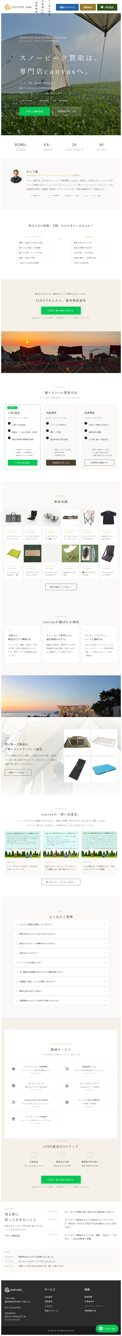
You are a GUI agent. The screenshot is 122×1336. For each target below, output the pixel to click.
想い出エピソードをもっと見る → (61, 882)
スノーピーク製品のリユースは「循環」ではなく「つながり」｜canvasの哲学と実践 (91, 1237)
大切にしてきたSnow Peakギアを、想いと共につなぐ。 (42, 1266)
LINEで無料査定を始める (61, 310)
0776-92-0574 (15, 1307)
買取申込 (87, 7)
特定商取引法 (90, 1310)
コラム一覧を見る (14, 1236)
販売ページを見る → (18, 772)
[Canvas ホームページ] (15, 7)
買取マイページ (67, 7)
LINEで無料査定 (35, 111)
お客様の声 (89, 1301)
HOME (29, 7)
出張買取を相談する (99, 462)
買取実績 (36, 7)
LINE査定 (109, 7)
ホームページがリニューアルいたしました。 (37, 1261)
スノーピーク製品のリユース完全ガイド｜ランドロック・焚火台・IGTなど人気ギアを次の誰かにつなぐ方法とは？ (90, 1223)
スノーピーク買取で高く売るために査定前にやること (90, 1212)
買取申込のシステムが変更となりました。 (36, 1257)
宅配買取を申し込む (66, 111)
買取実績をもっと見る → (61, 587)
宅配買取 (48, 1301)
